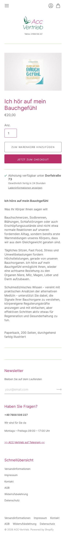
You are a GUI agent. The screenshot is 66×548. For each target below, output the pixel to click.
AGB (7, 487)
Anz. (7, 125)
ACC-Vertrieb (21, 529)
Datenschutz (12, 500)
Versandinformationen (17, 468)
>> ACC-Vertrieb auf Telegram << (24, 442)
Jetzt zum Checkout (33, 159)
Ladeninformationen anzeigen (25, 187)
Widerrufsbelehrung (16, 494)
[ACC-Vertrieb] (33, 26)
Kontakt (9, 481)
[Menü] (7, 6)
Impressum (11, 475)
